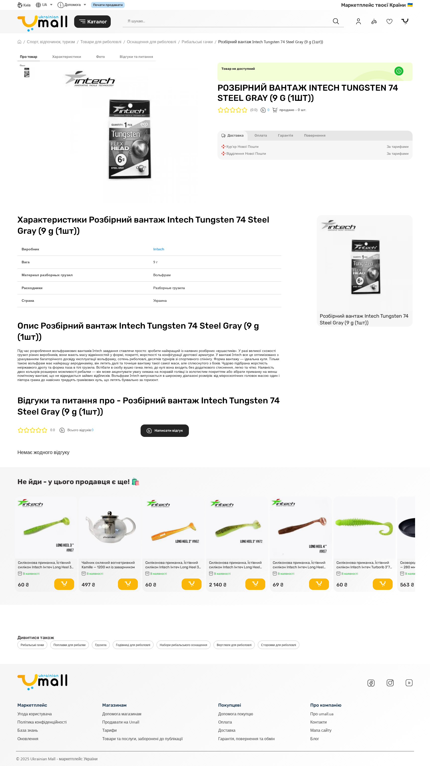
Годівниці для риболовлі (133, 645)
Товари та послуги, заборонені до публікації (142, 738)
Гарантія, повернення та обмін (246, 738)
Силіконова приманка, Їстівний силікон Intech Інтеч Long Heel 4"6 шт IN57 (299, 565)
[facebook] (371, 683)
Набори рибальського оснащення (183, 645)
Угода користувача (34, 713)
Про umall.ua (321, 713)
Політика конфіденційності (42, 722)
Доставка (226, 730)
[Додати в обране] (71, 502)
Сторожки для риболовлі (278, 645)
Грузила (101, 645)
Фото (100, 57)
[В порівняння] (71, 509)
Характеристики (66, 57)
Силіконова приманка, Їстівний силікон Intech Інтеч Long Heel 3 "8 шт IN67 (44, 565)
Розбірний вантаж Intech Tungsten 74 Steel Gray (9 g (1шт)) (364, 319)
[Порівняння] (374, 21)
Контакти (318, 722)
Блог (314, 738)
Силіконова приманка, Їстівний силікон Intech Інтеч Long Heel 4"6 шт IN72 (235, 565)
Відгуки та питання (136, 57)
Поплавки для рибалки (70, 645)
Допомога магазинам (121, 713)
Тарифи (109, 730)
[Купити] (64, 584)
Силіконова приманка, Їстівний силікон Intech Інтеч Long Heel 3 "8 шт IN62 (172, 565)
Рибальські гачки (32, 645)
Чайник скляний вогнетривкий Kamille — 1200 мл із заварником (108, 565)
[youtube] (409, 682)
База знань (27, 730)
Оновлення (27, 738)
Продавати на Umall (120, 722)
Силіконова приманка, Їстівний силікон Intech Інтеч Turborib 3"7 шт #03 (363, 565)
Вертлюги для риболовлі (234, 645)
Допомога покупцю (235, 713)
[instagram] (390, 682)
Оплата (225, 722)
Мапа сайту (320, 730)
